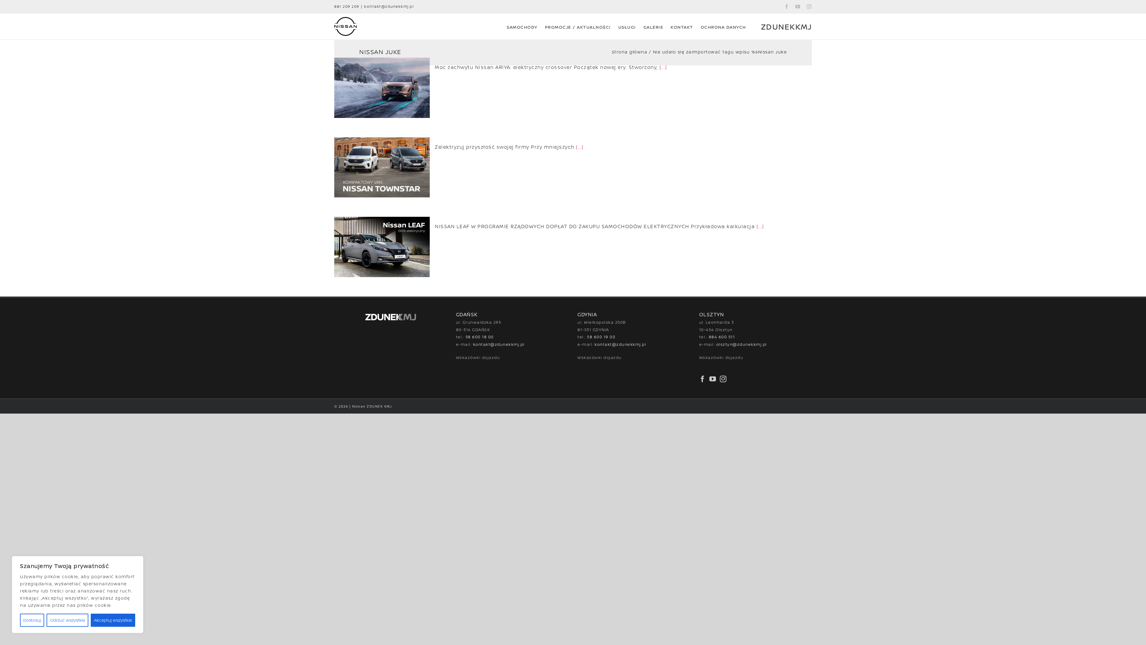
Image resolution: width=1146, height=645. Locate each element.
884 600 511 (722, 337)
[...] (663, 67)
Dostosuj (32, 620)
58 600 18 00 (480, 337)
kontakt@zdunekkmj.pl (389, 6)
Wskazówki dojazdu (478, 357)
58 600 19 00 (601, 337)
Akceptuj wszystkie (113, 620)
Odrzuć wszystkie (67, 620)
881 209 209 (346, 6)
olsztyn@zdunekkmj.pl (741, 344)
